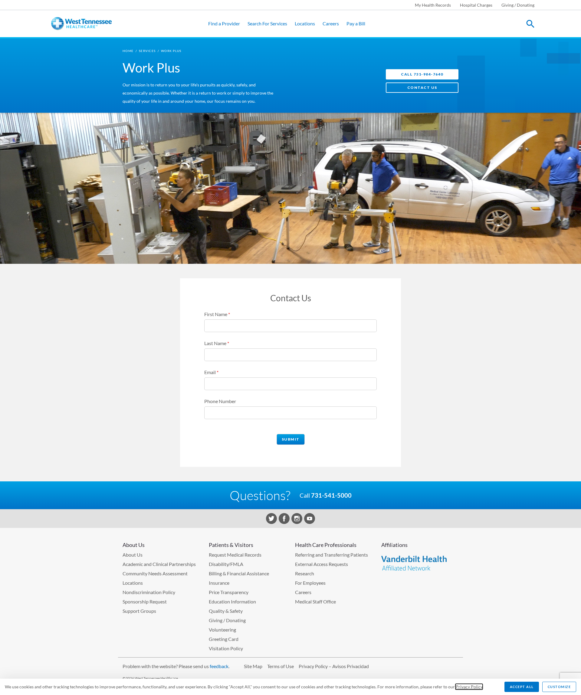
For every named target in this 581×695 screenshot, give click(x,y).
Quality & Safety (226, 611)
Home (128, 51)
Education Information (232, 601)
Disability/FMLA (226, 564)
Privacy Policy (469, 686)
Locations (305, 23)
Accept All (522, 687)
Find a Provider (224, 23)
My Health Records (433, 5)
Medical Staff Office (315, 601)
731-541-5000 (331, 495)
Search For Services (267, 23)
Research (304, 573)
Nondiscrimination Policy (149, 592)
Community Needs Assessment (155, 573)
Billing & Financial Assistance (239, 573)
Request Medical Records (235, 555)
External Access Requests (321, 564)
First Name (217, 314)
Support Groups (139, 611)
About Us (133, 555)
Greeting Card (223, 639)
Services (147, 51)
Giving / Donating (517, 5)
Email (211, 372)
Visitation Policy (226, 648)
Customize (559, 687)
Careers (331, 23)
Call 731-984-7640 (422, 74)
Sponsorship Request (145, 601)
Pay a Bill (355, 23)
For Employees (310, 583)
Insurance (219, 583)
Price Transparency (228, 592)
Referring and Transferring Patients (331, 555)
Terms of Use (280, 666)
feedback (219, 666)
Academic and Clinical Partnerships (159, 564)
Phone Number (220, 401)
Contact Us (422, 87)
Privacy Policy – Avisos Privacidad (334, 666)
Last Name (216, 343)
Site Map (253, 666)
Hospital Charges (476, 5)
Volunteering (222, 629)
